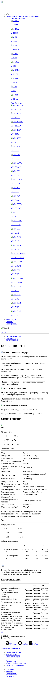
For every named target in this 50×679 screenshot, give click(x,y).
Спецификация (12, 339)
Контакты (10, 676)
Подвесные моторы (14, 16)
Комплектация (12, 341)
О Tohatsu (10, 669)
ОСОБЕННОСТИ (13, 336)
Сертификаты (11, 324)
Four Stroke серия (18, 103)
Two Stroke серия (18, 18)
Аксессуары (11, 319)
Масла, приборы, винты (16, 663)
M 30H (4, 332)
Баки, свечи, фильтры (15, 665)
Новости (9, 322)
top (2, 632)
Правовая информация (10, 648)
